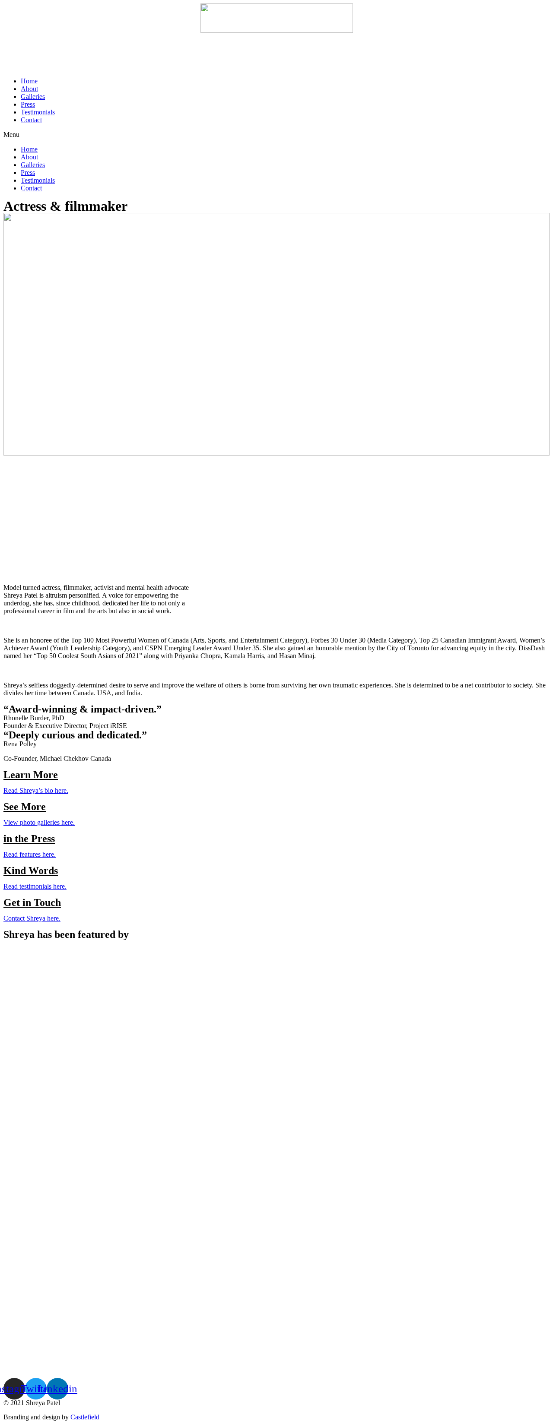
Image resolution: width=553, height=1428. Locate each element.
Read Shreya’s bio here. (35, 790)
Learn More (30, 774)
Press (28, 104)
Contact (31, 119)
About (29, 88)
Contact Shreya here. (31, 918)
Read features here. (29, 854)
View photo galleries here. (39, 822)
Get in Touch (32, 902)
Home (29, 81)
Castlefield (84, 1417)
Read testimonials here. (35, 886)
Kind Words (30, 870)
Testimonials (38, 112)
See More (24, 806)
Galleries (33, 96)
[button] (276, 135)
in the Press (29, 838)
